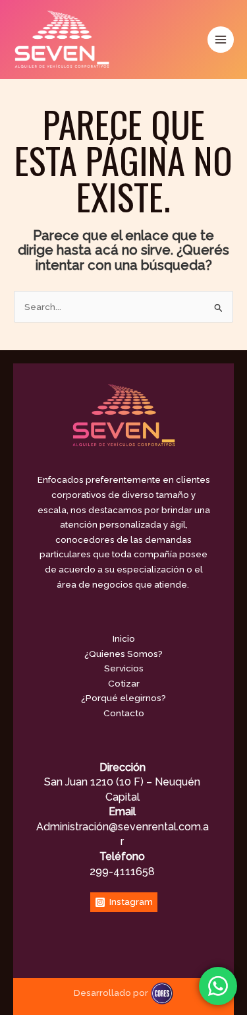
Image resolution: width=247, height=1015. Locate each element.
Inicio (124, 638)
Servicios (124, 668)
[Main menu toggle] (220, 39)
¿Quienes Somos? (123, 653)
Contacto (123, 713)
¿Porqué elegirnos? (123, 697)
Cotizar (124, 683)
